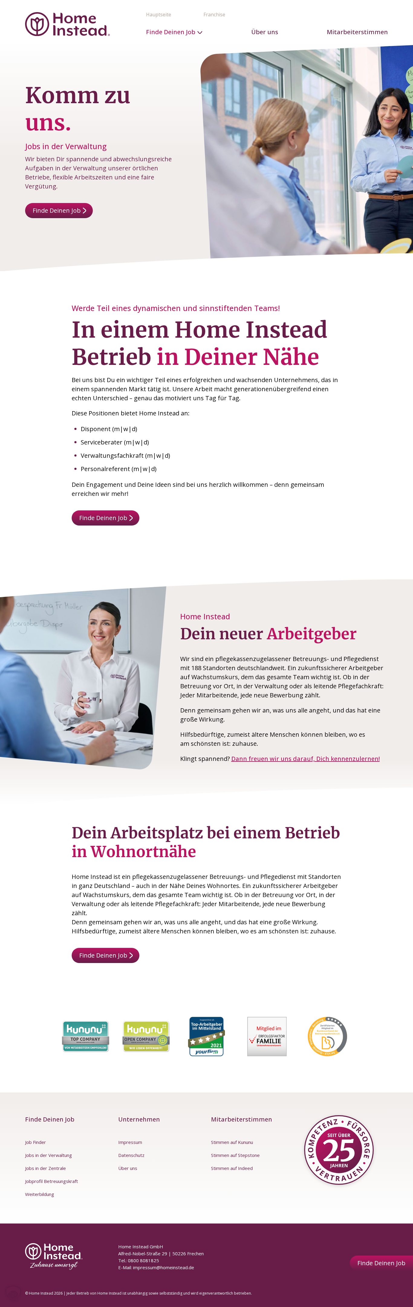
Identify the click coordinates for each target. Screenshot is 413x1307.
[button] (13, 1293)
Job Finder (35, 1142)
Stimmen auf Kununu (232, 1142)
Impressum (130, 1142)
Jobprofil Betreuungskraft (51, 1181)
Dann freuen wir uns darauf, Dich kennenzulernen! (305, 759)
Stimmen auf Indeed (232, 1168)
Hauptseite (158, 14)
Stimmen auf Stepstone (235, 1155)
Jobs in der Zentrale (45, 1168)
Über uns (264, 32)
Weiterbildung (39, 1194)
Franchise (214, 14)
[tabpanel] (85, 1036)
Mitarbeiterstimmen (357, 32)
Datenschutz (131, 1155)
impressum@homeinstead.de (163, 1267)
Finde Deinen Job (170, 32)
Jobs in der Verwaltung (48, 1155)
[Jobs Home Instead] (67, 24)
